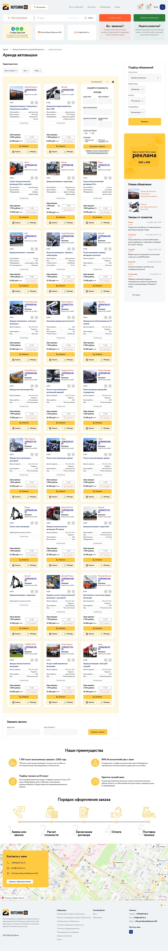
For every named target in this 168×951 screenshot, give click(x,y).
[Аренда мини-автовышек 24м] (16, 376)
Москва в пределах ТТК (103, 141)
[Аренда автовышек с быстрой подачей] (90, 650)
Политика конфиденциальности (68, 928)
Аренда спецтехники (64, 936)
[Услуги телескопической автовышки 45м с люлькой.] (16, 168)
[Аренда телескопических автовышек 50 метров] (53, 513)
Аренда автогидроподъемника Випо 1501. (149, 206)
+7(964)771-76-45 (104, 166)
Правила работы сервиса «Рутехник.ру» (71, 914)
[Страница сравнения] (140, 7)
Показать (144, 122)
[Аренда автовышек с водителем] (90, 513)
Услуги (59, 939)
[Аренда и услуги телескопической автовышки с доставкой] (53, 582)
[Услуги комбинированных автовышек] (53, 650)
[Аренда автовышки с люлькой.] (16, 239)
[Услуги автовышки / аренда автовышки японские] (90, 239)
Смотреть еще (24, 123)
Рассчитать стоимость (97, 146)
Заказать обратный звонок (20, 881)
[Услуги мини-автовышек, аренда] (53, 445)
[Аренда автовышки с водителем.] (53, 168)
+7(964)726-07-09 (31, 90)
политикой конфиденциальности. (97, 153)
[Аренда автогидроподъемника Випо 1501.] (53, 93)
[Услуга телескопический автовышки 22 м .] (90, 168)
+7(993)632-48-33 (31, 166)
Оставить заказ (115, 17)
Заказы (117, 7)
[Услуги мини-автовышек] (16, 513)
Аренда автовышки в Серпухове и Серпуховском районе (149, 193)
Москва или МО (89, 141)
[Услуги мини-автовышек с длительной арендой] (53, 376)
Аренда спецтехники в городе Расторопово (28, 49)
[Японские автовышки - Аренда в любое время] (53, 239)
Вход (95, 914)
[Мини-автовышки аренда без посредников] (90, 376)
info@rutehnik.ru (18, 868)
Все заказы (136, 295)
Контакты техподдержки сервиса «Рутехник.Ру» (74, 918)
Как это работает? (76, 7)
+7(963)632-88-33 (67, 90)
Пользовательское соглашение (68, 932)
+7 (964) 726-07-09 (17, 33)
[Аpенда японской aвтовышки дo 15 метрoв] (90, 308)
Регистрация (97, 918)
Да (86, 133)
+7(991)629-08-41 (67, 166)
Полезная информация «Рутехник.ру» (70, 925)
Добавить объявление (149, 17)
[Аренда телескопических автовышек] (16, 650)
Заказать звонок (97, 732)
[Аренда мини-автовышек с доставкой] (16, 445)
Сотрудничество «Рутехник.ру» (68, 921)
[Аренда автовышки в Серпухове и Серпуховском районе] (16, 93)
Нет (93, 133)
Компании (92, 7)
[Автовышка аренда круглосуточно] (53, 308)
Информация (105, 7)
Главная (5, 49)
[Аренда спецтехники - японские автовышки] (16, 308)
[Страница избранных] (148, 7)
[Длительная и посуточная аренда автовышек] (90, 582)
